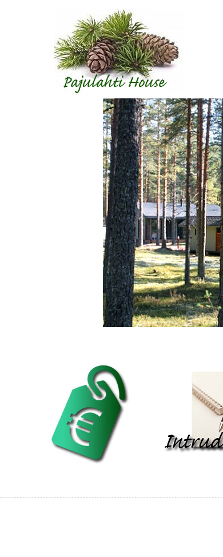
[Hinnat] (88, 464)
